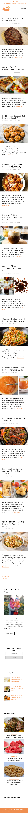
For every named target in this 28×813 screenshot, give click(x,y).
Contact (5, 809)
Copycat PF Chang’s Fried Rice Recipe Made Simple (13, 320)
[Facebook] (7, 1)
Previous (5, 576)
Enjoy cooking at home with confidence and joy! (14, 3)
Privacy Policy (12, 809)
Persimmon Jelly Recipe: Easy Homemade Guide (13, 369)
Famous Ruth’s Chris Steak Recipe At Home (13, 19)
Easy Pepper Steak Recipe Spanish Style (13, 419)
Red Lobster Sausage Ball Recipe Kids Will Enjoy (13, 117)
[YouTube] (17, 1)
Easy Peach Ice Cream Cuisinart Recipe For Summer (12, 471)
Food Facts (14, 756)
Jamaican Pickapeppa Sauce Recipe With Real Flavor (12, 268)
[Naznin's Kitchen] (6, 8)
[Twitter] (13, 1)
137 (24, 576)
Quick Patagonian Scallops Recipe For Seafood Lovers (13, 524)
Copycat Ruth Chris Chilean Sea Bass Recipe (13, 68)
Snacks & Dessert (14, 779)
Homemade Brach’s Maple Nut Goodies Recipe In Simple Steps (14, 783)
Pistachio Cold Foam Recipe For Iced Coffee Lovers (12, 217)
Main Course (14, 734)
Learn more (9, 633)
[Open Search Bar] (18, 8)
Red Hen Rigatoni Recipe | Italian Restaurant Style (13, 165)
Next (5, 578)
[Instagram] (20, 1)
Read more (18, 57)
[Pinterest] (10, 1)
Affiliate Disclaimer (20, 809)
